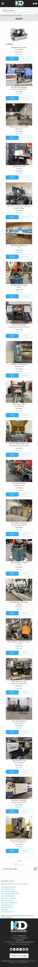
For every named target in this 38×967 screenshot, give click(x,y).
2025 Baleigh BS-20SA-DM (8, 887)
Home (2, 15)
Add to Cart (25, 58)
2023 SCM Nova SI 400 (7, 889)
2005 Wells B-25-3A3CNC (8, 898)
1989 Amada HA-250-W (8, 896)
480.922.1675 (20, 940)
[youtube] (11, 949)
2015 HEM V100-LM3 (7, 907)
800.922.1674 (22, 936)
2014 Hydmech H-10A (7, 912)
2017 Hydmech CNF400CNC (9, 891)
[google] (14, 949)
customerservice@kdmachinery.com (24, 942)
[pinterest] (17, 949)
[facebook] (27, 949)
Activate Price (19, 54)
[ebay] (23, 949)
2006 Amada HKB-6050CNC (9, 903)
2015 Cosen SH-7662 (7, 900)
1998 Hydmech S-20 (7, 905)
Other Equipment (9, 15)
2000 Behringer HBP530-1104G (10, 894)
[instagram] (20, 949)
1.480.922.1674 (23, 938)
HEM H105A (4, 909)
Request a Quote (12, 58)
